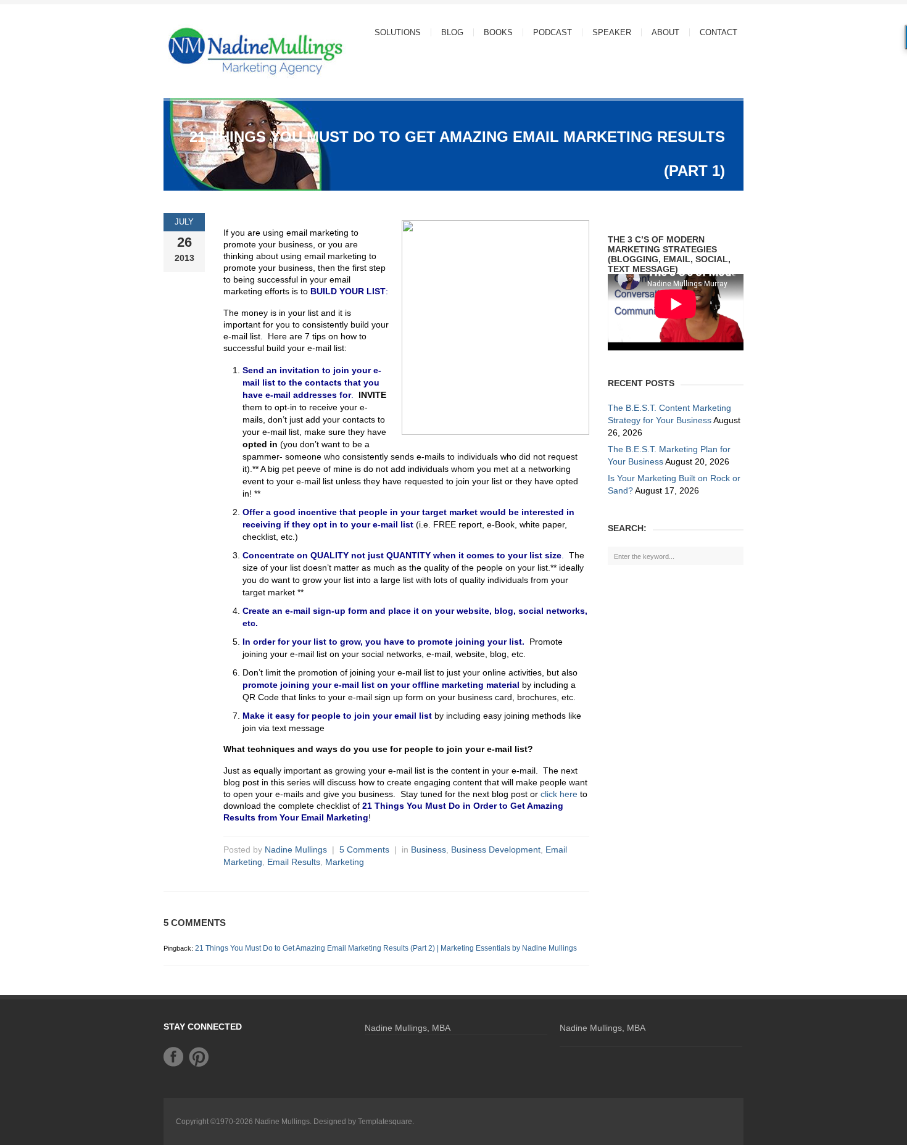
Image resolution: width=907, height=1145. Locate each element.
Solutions (393, 32)
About (660, 32)
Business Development (495, 849)
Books (498, 32)
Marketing (344, 862)
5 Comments (364, 849)
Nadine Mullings (296, 849)
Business (428, 849)
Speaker (611, 32)
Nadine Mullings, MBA (407, 1028)
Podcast (552, 32)
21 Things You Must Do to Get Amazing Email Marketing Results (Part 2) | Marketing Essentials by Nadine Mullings (386, 948)
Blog (452, 32)
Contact (718, 32)
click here (559, 794)
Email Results (293, 862)
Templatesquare (385, 1121)
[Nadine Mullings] (231, 50)
